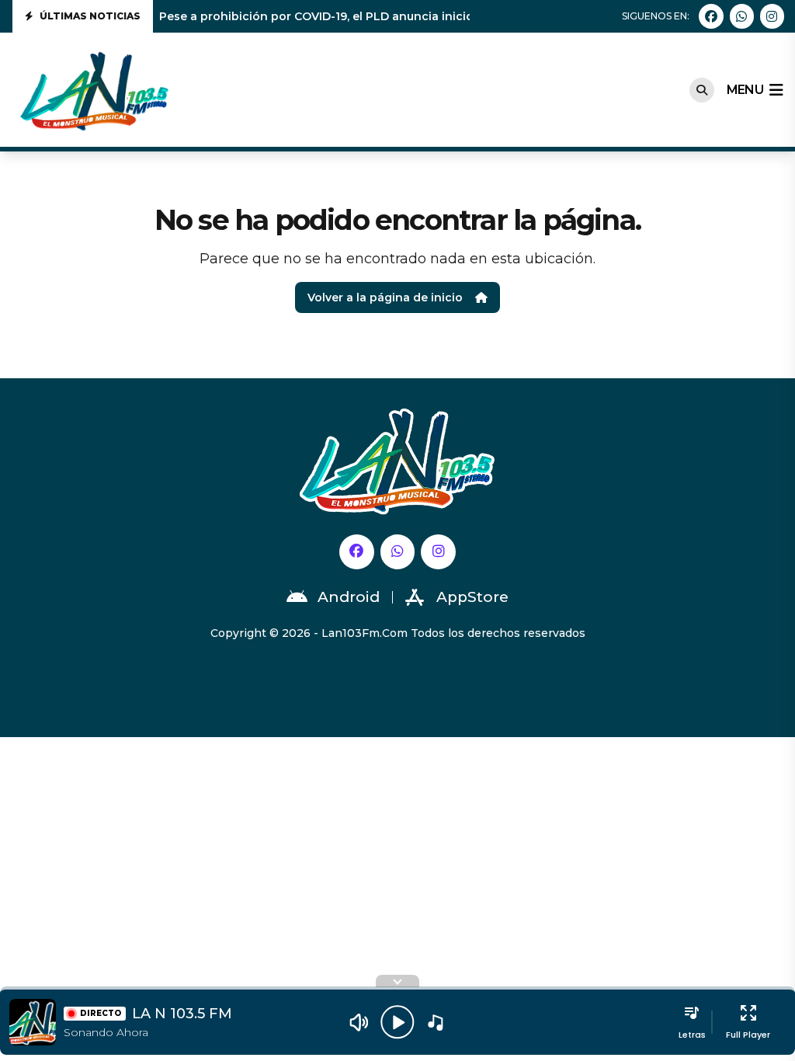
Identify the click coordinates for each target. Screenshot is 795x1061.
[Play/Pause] (397, 1021)
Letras (692, 1034)
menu (745, 89)
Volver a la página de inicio (385, 297)
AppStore (472, 597)
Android (349, 597)
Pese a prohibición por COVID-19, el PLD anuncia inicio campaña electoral (372, 16)
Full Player (748, 1034)
